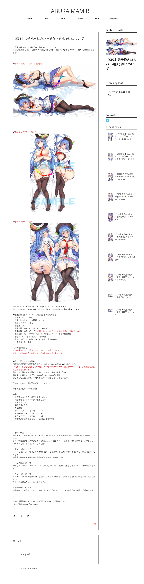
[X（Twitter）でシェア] (21, 515)
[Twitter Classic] (107, 120)
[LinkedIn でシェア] (28, 515)
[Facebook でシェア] (14, 515)
